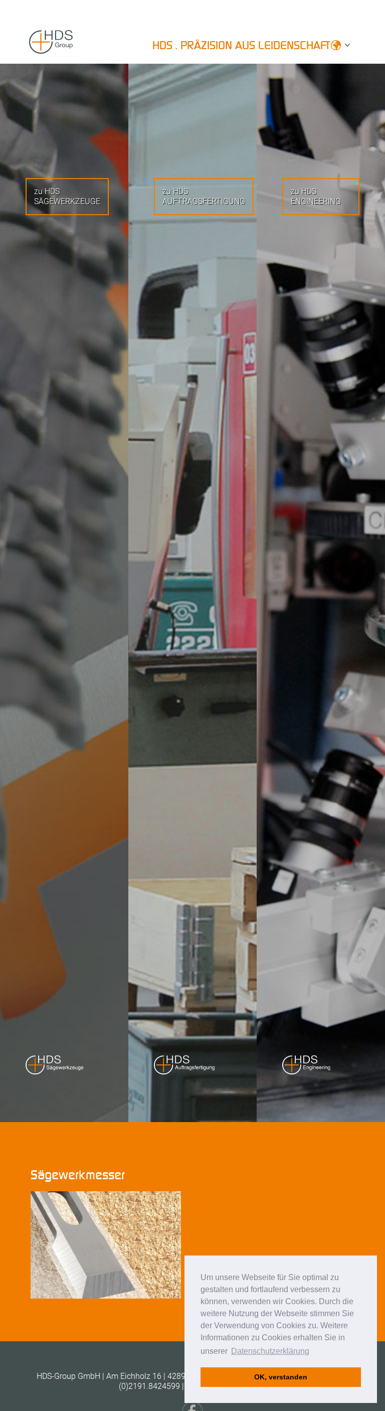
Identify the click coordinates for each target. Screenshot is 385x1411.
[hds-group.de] (66, 48)
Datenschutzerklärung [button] (270, 1351)
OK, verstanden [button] (280, 1377)
